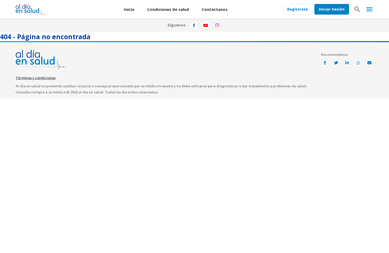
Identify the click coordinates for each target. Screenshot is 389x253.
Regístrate (297, 9)
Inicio (129, 9)
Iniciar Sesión (332, 9)
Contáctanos (215, 9)
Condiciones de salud (168, 9)
